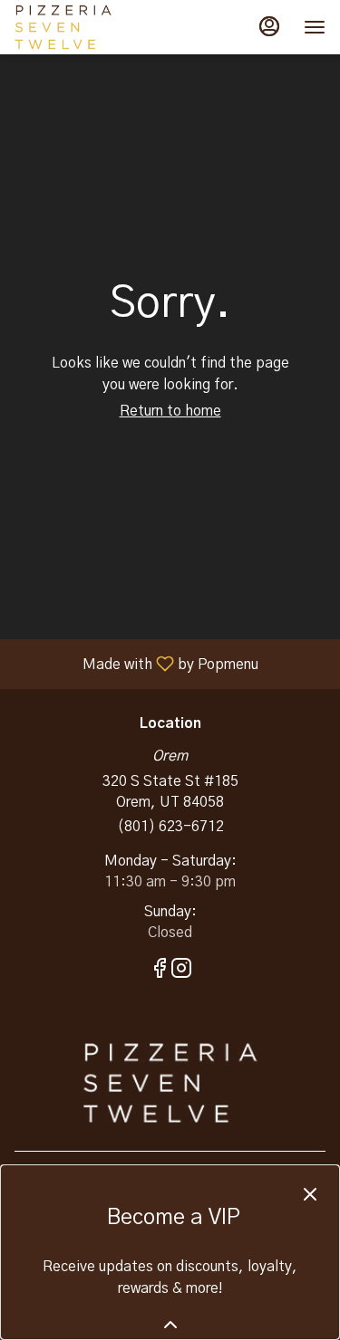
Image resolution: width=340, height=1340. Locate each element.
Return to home (170, 411)
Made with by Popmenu (136, 664)
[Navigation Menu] (315, 27)
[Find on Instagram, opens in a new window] (181, 972)
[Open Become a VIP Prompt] (170, 1324)
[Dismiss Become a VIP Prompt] (310, 1194)
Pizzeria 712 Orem (170, 1083)
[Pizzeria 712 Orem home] (96, 27)
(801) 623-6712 (170, 826)
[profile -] (269, 26)
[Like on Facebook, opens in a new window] (159, 972)
